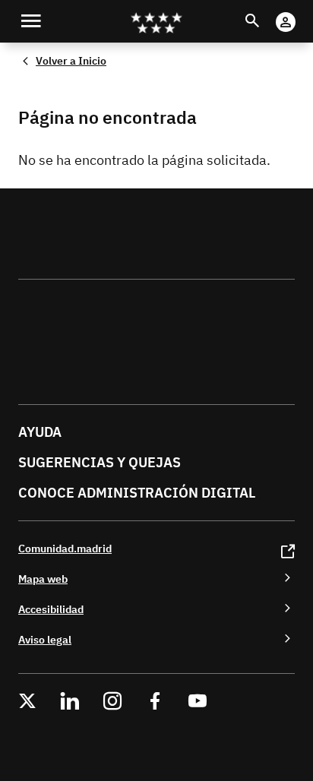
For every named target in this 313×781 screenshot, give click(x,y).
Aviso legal (44, 639)
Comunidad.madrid (65, 548)
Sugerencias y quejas (99, 462)
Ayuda (40, 432)
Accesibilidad (51, 609)
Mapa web (43, 578)
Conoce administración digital (136, 492)
